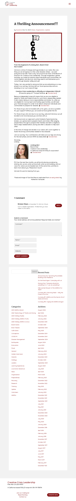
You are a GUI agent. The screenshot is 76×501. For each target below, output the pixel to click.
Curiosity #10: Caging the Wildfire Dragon (51, 302)
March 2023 (41, 374)
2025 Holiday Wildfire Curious (20, 322)
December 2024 (42, 333)
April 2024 (41, 348)
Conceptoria (15, 333)
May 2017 (41, 457)
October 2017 (42, 442)
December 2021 (42, 395)
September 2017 (42, 445)
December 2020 (42, 413)
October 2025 (42, 324)
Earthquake (14, 342)
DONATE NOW (53, 495)
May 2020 (41, 421)
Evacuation (14, 345)
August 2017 (41, 448)
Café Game (14, 330)
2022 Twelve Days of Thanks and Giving (23, 313)
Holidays (14, 360)
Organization (40, 30)
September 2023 (43, 363)
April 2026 (41, 313)
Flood (13, 348)
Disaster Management (18, 339)
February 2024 (42, 351)
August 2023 (42, 366)
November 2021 (42, 398)
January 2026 (42, 319)
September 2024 (43, 339)
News (33, 30)
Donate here (52, 93)
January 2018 (42, 436)
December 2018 (42, 427)
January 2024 (42, 354)
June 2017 (41, 454)
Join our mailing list (22, 493)
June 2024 (41, 345)
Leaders (13, 363)
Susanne (19, 30)
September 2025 (43, 327)
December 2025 (42, 322)
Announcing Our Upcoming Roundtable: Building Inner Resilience (50, 276)
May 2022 (41, 386)
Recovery (14, 380)
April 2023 (41, 371)
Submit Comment (22, 256)
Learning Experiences (17, 366)
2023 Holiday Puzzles (17, 316)
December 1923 (42, 465)
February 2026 (42, 316)
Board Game (15, 324)
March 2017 (41, 460)
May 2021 (41, 407)
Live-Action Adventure (18, 369)
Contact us (22, 497)
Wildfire (13, 395)
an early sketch (54, 177)
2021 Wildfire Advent (17, 310)
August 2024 (42, 342)
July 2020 (41, 418)
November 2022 (42, 383)
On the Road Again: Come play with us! (50, 280)
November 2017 (42, 439)
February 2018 (42, 433)
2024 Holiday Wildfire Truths (20, 319)
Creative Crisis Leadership (21, 482)
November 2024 (42, 336)
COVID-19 (14, 336)
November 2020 (42, 415)
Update (47, 30)
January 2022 (42, 392)
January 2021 (42, 410)
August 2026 (42, 310)
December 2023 (42, 357)
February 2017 (42, 463)
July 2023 (41, 369)
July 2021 (41, 404)
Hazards (13, 357)
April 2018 (41, 430)
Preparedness (15, 377)
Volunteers (14, 392)
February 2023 (42, 377)
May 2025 (41, 330)
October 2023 (42, 360)
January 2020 (42, 424)
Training (14, 386)
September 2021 (42, 401)
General (13, 351)
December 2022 (42, 380)
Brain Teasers (15, 327)
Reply (58, 205)
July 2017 (41, 451)
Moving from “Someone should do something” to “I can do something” (49, 284)
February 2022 (42, 389)
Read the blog (22, 495)
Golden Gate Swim (17, 354)
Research (14, 383)
